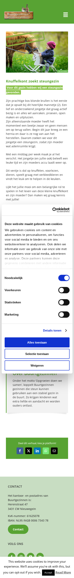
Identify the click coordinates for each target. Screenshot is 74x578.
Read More (63, 572)
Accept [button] (48, 572)
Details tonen (52, 330)
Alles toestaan (37, 342)
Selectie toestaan (37, 354)
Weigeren (37, 365)
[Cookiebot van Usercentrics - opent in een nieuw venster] (52, 210)
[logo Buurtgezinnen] (19, 5)
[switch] (63, 290)
